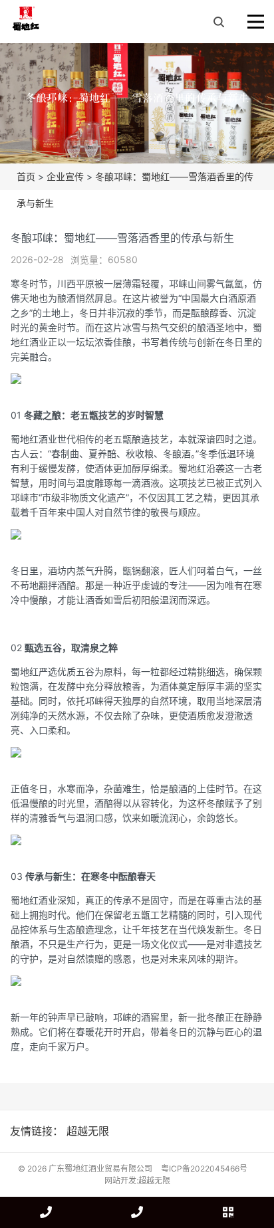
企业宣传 (65, 176)
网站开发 (120, 1180)
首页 (26, 176)
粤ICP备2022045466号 (204, 1169)
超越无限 (88, 1131)
